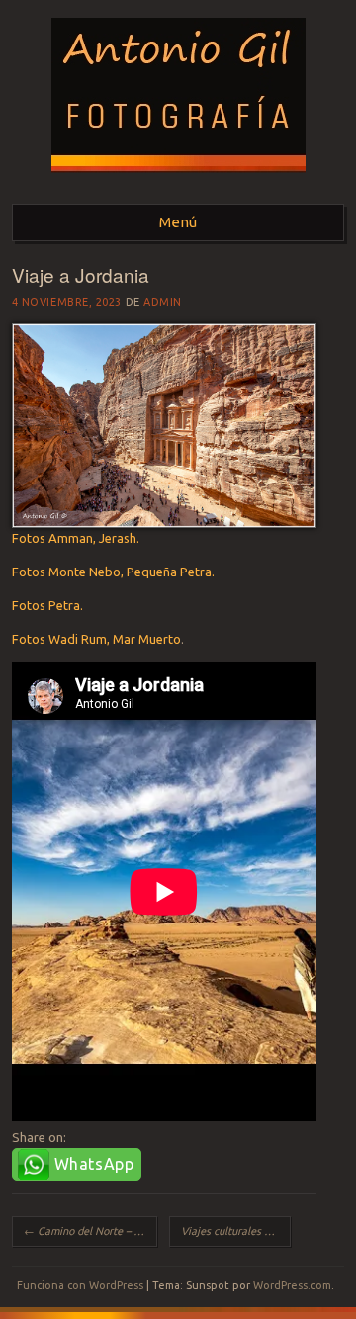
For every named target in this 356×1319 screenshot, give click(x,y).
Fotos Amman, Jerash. (75, 538)
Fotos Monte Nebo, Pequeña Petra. (113, 571)
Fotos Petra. (47, 605)
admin (162, 302)
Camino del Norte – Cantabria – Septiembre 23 (90, 1231)
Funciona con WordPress (80, 1285)
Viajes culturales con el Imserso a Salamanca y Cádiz (236, 1231)
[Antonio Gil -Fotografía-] (178, 179)
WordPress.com (292, 1285)
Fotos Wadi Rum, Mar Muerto (96, 639)
